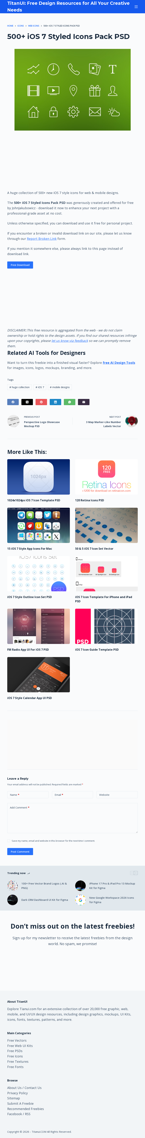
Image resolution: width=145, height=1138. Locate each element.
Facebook (14, 1114)
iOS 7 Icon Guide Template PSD (97, 650)
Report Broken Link (42, 238)
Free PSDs (14, 1051)
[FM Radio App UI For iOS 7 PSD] (38, 626)
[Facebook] (13, 402)
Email (59, 794)
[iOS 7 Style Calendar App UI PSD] (38, 674)
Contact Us (33, 1088)
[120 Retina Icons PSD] (106, 476)
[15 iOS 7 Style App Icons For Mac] (38, 525)
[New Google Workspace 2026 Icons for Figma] (80, 900)
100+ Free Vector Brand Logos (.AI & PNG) (44, 886)
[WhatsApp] (69, 402)
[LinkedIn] (55, 402)
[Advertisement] (72, 160)
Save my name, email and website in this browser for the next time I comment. (53, 840)
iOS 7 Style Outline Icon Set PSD (29, 597)
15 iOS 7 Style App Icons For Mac (29, 549)
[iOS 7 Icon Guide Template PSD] (106, 626)
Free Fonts (15, 1067)
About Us (14, 1088)
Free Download (20, 265)
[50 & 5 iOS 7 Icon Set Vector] (106, 525)
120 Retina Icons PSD (89, 500)
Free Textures (17, 1061)
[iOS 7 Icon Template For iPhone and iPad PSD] (106, 573)
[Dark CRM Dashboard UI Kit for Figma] (12, 900)
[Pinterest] (41, 402)
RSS (27, 1114)
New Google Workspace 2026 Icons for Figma (111, 900)
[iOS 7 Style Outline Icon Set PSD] (38, 573)
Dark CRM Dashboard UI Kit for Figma (44, 900)
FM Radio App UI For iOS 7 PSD (28, 650)
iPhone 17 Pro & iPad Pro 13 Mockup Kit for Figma (112, 886)
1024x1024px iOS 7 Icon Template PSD (33, 500)
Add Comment (19, 807)
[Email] (83, 402)
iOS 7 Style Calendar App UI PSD (29, 698)
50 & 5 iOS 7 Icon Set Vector (94, 549)
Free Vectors (17, 1040)
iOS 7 (40, 387)
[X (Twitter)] (27, 402)
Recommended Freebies (25, 1109)
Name (14, 794)
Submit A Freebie (20, 1103)
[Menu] (136, 6)
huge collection (19, 387)
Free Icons (15, 1056)
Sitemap (13, 1098)
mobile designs (60, 387)
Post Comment (20, 851)
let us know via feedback (69, 341)
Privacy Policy (17, 1093)
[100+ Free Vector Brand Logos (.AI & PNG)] (12, 885)
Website (104, 794)
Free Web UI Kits (20, 1046)
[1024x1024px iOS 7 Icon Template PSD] (38, 476)
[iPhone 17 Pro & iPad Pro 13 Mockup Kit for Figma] (80, 885)
